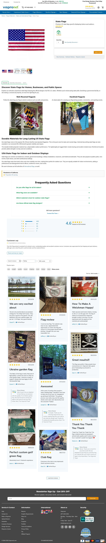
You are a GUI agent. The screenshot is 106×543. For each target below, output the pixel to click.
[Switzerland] (49, 510)
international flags (29, 166)
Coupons (23, 521)
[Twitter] (73, 527)
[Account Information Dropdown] (98, 7)
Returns (23, 511)
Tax (22, 531)
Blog (22, 519)
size (9, 269)
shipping (32, 269)
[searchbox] (12, 261)
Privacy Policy (25, 529)
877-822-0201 (29, 7)
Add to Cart (98, 52)
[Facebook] (62, 527)
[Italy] (51, 510)
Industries (4, 521)
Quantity (58, 40)
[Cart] (102, 7)
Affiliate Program (25, 534)
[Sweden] (49, 511)
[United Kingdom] (44, 511)
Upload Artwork (6, 519)
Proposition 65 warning (12, 175)
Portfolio (23, 524)
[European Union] (47, 511)
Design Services (6, 526)
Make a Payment (6, 516)
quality (20, 269)
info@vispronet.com (66, 523)
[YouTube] (70, 527)
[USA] (42, 510)
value (48, 269)
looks (37, 269)
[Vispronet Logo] (10, 6)
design (43, 269)
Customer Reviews (7, 524)
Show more (55, 269)
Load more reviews (53, 478)
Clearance (6, 2)
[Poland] (42, 513)
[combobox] (29, 261)
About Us (23, 516)
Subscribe (92, 498)
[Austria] (47, 510)
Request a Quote (6, 529)
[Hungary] (47, 513)
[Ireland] (42, 511)
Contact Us (17, 2)
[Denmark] (51, 511)
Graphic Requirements (27, 514)
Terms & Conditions (26, 526)
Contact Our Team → (53, 213)
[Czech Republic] (44, 513)
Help (3, 511)
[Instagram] (66, 527)
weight (14, 269)
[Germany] (44, 510)
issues (25, 269)
